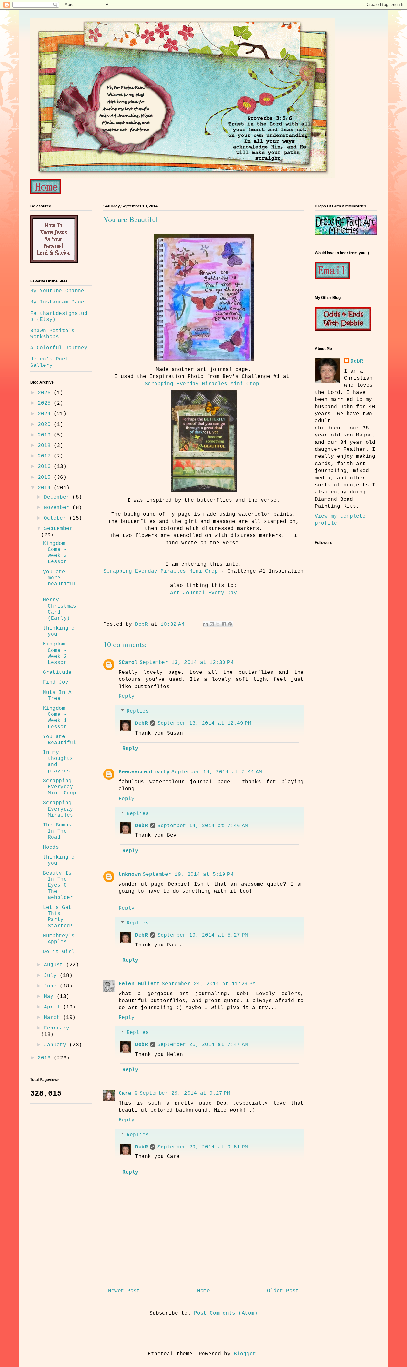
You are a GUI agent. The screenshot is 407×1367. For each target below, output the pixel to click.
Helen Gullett (139, 984)
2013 (46, 1058)
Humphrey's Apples (59, 939)
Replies (138, 711)
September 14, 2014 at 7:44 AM (216, 772)
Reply (127, 696)
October (56, 518)
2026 (46, 393)
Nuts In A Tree (57, 695)
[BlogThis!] (212, 624)
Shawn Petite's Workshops (52, 334)
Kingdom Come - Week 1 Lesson (55, 718)
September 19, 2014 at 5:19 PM (188, 874)
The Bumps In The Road (57, 831)
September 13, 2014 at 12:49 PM (204, 723)
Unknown (130, 874)
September (58, 529)
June (52, 986)
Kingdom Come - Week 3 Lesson (55, 553)
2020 (46, 425)
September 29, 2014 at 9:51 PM (202, 1147)
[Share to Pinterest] (230, 624)
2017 (46, 456)
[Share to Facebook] (224, 624)
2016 (46, 467)
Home (203, 1291)
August (55, 965)
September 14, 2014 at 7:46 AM (202, 826)
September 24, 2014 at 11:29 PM (209, 984)
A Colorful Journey (58, 348)
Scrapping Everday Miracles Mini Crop (202, 384)
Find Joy (55, 682)
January (56, 1045)
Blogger (245, 1354)
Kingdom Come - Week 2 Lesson (55, 653)
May (50, 997)
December (58, 497)
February (56, 1028)
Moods (51, 847)
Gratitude (57, 672)
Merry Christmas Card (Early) (59, 609)
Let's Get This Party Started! (58, 917)
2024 (46, 414)
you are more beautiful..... (59, 581)
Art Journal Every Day (203, 593)
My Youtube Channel (58, 291)
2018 (46, 446)
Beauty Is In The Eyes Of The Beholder (58, 885)
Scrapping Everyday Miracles (58, 809)
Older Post (283, 1291)
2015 (46, 477)
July (52, 976)
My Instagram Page (57, 302)
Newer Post (124, 1291)
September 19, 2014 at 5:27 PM (202, 935)
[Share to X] (218, 624)
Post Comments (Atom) (226, 1313)
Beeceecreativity (144, 772)
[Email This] (206, 624)
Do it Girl (59, 952)
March (53, 1018)
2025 (46, 403)
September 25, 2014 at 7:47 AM (202, 1045)
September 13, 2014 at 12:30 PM (186, 663)
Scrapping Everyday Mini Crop (59, 787)
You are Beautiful (59, 740)
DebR (141, 723)
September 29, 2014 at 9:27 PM (185, 1093)
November (58, 508)
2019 (46, 435)
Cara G (128, 1093)
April (53, 1007)
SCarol (128, 663)
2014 (46, 488)
